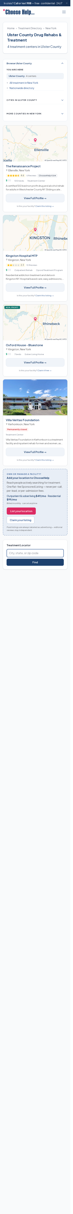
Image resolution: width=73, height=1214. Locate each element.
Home (11, 28)
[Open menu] (64, 11)
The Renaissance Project (23, 166)
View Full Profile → (35, 198)
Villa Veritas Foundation (22, 420)
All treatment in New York (24, 82)
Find (35, 562)
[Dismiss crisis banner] (66, 3)
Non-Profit (13, 307)
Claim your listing (20, 520)
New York (51, 28)
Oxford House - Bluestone (24, 345)
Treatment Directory (30, 28)
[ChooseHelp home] (18, 12)
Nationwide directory (22, 88)
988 (29, 3)
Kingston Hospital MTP (22, 256)
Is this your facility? (35, 206)
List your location (21, 511)
